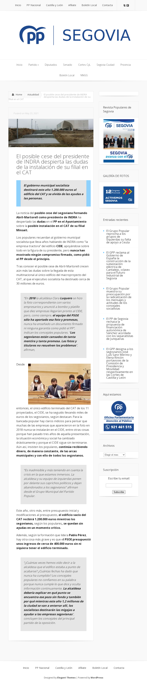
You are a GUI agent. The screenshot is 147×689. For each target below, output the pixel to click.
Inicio (26, 668)
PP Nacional (42, 668)
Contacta (119, 668)
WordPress (97, 677)
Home (19, 94)
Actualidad (33, 94)
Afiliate (82, 668)
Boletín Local (100, 668)
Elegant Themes (66, 677)
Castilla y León (63, 668)
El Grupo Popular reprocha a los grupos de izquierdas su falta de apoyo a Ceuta (118, 236)
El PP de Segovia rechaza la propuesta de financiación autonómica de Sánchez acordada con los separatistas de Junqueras (119, 329)
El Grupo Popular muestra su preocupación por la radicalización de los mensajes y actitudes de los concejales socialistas (118, 298)
